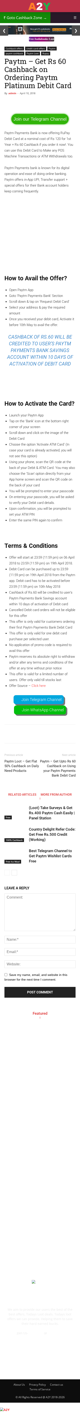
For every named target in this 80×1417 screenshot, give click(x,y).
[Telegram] (46, 1368)
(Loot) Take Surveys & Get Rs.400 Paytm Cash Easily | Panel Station (52, 812)
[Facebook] (10, 1368)
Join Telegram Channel (41, 699)
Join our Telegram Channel (40, 119)
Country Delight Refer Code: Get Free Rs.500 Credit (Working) (52, 834)
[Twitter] (58, 1368)
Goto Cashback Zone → (25, 17)
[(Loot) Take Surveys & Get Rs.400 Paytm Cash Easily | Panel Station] (15, 812)
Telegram (36, 1333)
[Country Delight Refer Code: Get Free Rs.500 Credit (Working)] (15, 834)
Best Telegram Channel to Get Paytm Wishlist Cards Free (50, 856)
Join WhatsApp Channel (43, 709)
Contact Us (40, 1338)
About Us (19, 1385)
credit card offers (35, 48)
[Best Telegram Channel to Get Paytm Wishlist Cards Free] (15, 856)
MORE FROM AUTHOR (56, 794)
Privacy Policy (37, 1385)
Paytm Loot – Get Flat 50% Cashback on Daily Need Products (21, 766)
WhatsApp (55, 1333)
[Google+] (22, 1368)
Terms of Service (40, 1389)
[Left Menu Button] (2, 1405)
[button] (74, 6)
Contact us (56, 1385)
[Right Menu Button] (78, 1414)
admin (12, 93)
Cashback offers (14, 48)
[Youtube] (70, 1368)
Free (8, 817)
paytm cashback (14, 53)
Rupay (45, 53)
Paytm (52, 48)
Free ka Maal (13, 861)
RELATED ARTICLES (22, 794)
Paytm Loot (33, 53)
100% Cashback (14, 840)
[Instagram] (34, 1368)
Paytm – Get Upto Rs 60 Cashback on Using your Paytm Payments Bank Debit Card (58, 768)
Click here (39, 686)
